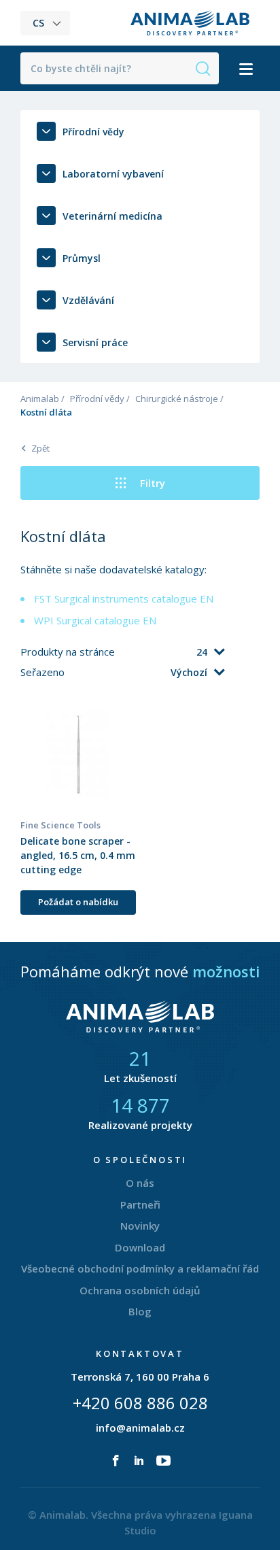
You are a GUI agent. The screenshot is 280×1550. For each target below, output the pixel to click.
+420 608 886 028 (140, 1403)
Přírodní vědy (97, 398)
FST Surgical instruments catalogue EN (123, 598)
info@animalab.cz (140, 1427)
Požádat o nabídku (78, 902)
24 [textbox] (201, 651)
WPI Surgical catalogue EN (95, 620)
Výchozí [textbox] (189, 672)
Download (140, 1247)
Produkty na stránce (69, 651)
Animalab (39, 398)
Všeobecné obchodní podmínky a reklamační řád (140, 1268)
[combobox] (171, 652)
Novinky (140, 1225)
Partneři (140, 1204)
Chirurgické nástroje (176, 398)
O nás (140, 1183)
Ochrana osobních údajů (140, 1290)
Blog (140, 1311)
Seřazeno (43, 672)
